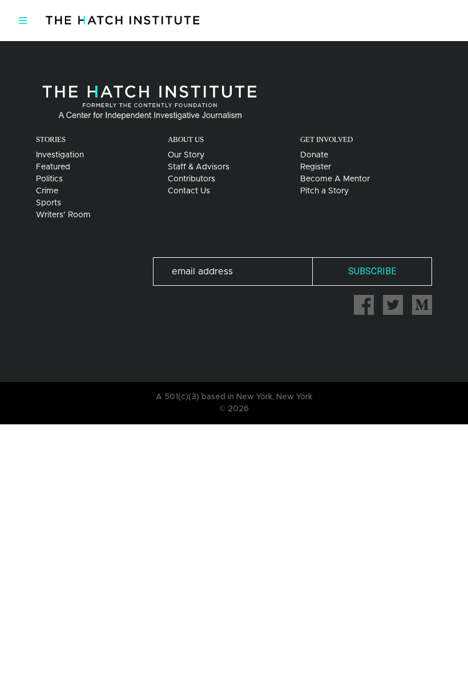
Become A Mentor (335, 179)
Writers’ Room (63, 215)
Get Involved (326, 139)
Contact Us (189, 191)
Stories (51, 139)
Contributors (191, 179)
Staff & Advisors (198, 167)
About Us (186, 139)
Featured (53, 167)
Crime (47, 191)
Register (315, 167)
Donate (314, 155)
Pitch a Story (324, 191)
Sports (48, 203)
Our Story (186, 155)
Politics (49, 179)
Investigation (60, 155)
